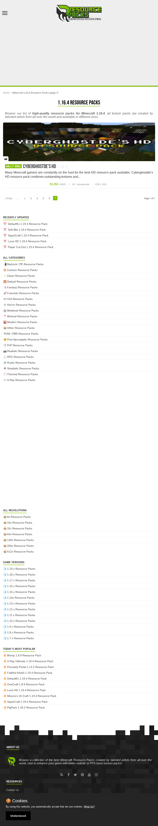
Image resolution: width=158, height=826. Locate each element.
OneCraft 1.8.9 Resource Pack (26, 684)
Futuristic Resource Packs (23, 293)
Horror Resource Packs (21, 304)
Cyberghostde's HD (36, 166)
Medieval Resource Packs (23, 310)
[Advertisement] (79, 53)
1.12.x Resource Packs (21, 609)
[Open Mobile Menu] (5, 13)
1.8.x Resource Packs (20, 632)
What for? (89, 806)
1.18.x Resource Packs (21, 574)
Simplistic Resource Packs (23, 368)
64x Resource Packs (19, 534)
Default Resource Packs (21, 281)
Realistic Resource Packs (22, 351)
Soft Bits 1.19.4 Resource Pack (27, 229)
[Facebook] (69, 775)
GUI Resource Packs (20, 298)
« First (8, 198)
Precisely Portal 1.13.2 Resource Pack (30, 667)
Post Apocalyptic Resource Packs (27, 339)
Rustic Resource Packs (21, 362)
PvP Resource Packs (20, 345)
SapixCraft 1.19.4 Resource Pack (28, 235)
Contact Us (12, 790)
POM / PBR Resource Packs (21, 333)
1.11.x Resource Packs (21, 615)
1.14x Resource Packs (20, 597)
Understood (18, 815)
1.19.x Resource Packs (21, 568)
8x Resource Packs (19, 516)
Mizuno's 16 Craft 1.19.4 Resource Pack (31, 695)
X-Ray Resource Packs (21, 380)
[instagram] (96, 775)
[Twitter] (75, 775)
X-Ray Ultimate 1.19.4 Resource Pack (30, 661)
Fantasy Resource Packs (22, 287)
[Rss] (62, 775)
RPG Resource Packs (20, 356)
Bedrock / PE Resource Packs (25, 264)
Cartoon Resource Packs (22, 270)
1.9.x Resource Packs (20, 626)
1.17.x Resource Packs (21, 580)
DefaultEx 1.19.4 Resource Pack (27, 223)
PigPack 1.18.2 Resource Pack (26, 707)
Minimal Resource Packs (22, 316)
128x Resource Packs (20, 540)
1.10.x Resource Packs (21, 620)
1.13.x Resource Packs (21, 603)
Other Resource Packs (21, 327)
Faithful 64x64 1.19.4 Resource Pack (29, 672)
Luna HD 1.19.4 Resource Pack (27, 241)
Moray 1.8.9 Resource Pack (24, 655)
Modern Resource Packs (22, 322)
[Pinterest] (82, 775)
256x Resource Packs (20, 545)
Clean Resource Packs (21, 275)
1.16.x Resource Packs (21, 586)
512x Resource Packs (20, 551)
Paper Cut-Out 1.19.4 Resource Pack (30, 247)
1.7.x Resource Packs (20, 638)
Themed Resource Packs (22, 374)
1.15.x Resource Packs (21, 591)
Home (6, 92)
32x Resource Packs (19, 528)
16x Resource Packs (19, 522)
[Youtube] (89, 775)
